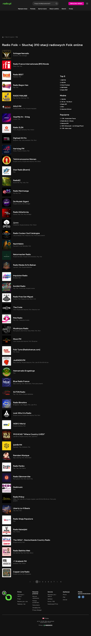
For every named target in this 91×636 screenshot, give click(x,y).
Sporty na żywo (42, 8)
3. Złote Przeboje (65, 85)
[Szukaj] (56, 3)
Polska (47, 618)
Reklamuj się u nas (22, 601)
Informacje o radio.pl (20, 595)
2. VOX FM (62, 82)
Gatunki (64, 8)
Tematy (71, 8)
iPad (64, 597)
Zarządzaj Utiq (36, 607)
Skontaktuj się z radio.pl (52, 595)
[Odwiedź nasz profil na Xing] (83, 597)
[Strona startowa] (3, 37)
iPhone (65, 594)
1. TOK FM (63, 99)
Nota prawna (35, 605)
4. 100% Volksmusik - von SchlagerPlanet (72, 126)
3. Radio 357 (63, 104)
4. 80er (62, 106)
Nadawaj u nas (21, 604)
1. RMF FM (63, 80)
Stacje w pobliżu (54, 8)
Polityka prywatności (35, 601)
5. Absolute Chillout (65, 109)
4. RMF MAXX (63, 87)
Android (65, 599)
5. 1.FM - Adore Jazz (65, 128)
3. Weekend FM (64, 123)
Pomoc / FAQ (51, 601)
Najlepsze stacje (22, 8)
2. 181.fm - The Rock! (66, 101)
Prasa (19, 599)
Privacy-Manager (37, 610)
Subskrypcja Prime (53, 604)
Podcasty (32, 8)
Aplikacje (50, 599)
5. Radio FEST (64, 90)
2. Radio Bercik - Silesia (66, 121)
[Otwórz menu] (87, 3)
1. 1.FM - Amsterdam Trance (68, 118)
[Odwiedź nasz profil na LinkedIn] (79, 597)
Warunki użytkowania (35, 597)
